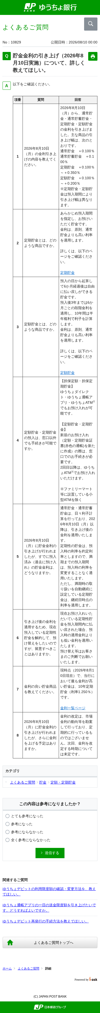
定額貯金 (67, 373)
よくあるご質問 (28, 968)
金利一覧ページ (72, 708)
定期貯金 (67, 273)
